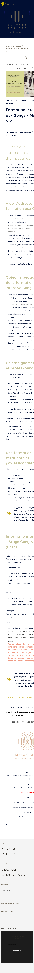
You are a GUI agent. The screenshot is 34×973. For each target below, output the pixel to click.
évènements (18, 46)
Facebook (8, 854)
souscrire (17, 950)
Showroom (9, 869)
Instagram (8, 849)
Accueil (9, 46)
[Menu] (31, 2)
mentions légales (7, 911)
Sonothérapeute (13, 874)
